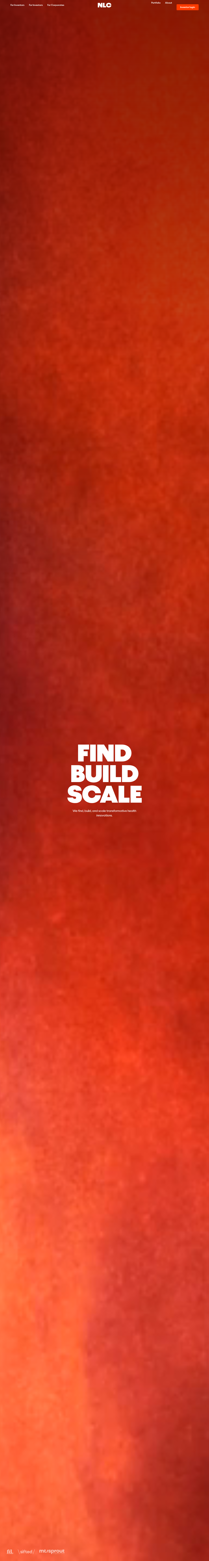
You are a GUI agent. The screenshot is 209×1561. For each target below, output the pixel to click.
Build (104, 774)
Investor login (187, 7)
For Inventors (17, 5)
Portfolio (156, 3)
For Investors (36, 5)
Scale (104, 794)
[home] (104, 5)
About (168, 3)
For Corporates (55, 5)
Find (104, 753)
